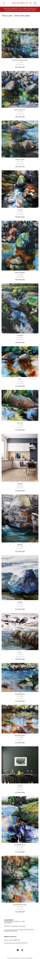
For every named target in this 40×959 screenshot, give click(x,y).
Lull (20, 652)
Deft (20, 379)
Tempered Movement (20, 60)
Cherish (20, 602)
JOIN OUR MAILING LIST (11, 929)
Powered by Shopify (26, 958)
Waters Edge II (20, 735)
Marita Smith (8, 940)
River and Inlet (20, 845)
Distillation (20, 159)
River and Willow (20, 904)
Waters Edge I (20, 694)
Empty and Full (20, 110)
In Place (20, 423)
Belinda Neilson (9, 943)
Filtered (20, 335)
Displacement (20, 272)
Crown (20, 483)
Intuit (20, 785)
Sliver (20, 210)
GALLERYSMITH (16, 958)
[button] (4, 3)
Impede (20, 544)
